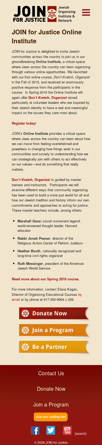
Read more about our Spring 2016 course (45, 278)
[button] (86, 12)
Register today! (24, 123)
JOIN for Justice (51, 14)
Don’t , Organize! (48, 97)
